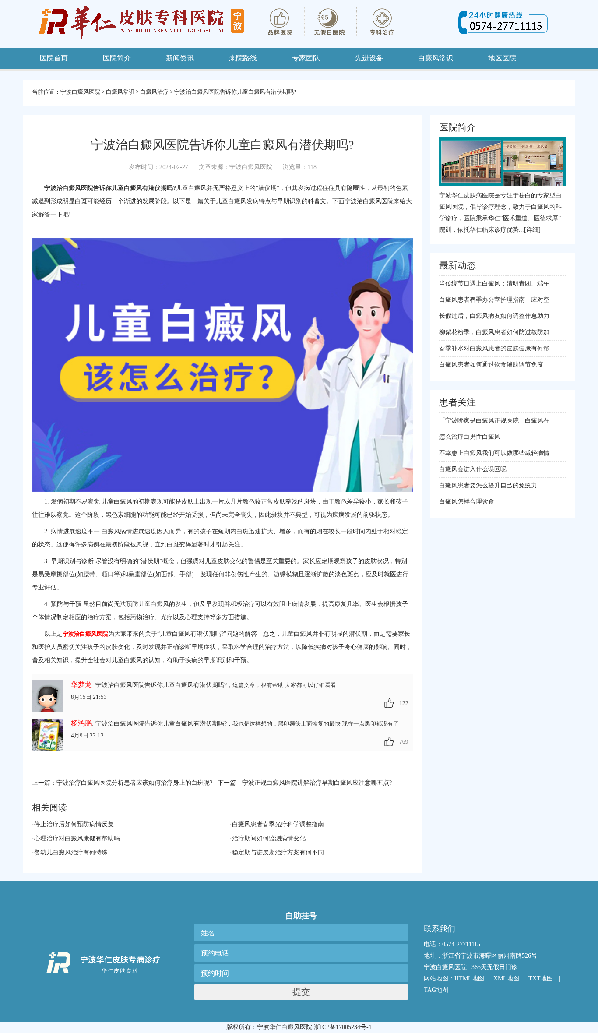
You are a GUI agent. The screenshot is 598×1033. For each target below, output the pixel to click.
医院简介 (117, 58)
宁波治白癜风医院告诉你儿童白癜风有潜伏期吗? (235, 91)
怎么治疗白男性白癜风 (469, 437)
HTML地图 (469, 978)
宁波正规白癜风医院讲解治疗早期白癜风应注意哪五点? (317, 782)
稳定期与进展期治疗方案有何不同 (278, 852)
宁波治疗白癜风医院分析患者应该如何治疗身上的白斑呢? (134, 782)
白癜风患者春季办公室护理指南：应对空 (494, 299)
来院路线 (243, 58)
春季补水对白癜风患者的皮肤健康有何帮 (494, 348)
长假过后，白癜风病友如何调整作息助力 (494, 316)
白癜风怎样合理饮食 (466, 501)
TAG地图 (436, 990)
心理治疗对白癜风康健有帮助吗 (77, 838)
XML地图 (506, 978)
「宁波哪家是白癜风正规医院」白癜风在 (494, 420)
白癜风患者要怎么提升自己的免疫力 (488, 485)
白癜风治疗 (154, 91)
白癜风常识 (120, 91)
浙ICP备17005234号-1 (343, 1027)
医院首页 (54, 58)
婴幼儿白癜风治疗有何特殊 (71, 852)
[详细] (532, 229)
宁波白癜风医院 (80, 91)
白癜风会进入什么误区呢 (473, 469)
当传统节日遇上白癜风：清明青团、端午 (494, 283)
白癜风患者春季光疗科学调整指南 (278, 824)
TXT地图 (540, 978)
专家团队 (306, 58)
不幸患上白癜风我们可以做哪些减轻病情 (494, 453)
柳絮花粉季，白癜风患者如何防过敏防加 (494, 332)
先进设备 (369, 58)
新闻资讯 (180, 58)
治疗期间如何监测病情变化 (269, 838)
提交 (301, 992)
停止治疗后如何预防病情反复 (74, 824)
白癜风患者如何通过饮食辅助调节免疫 (491, 364)
